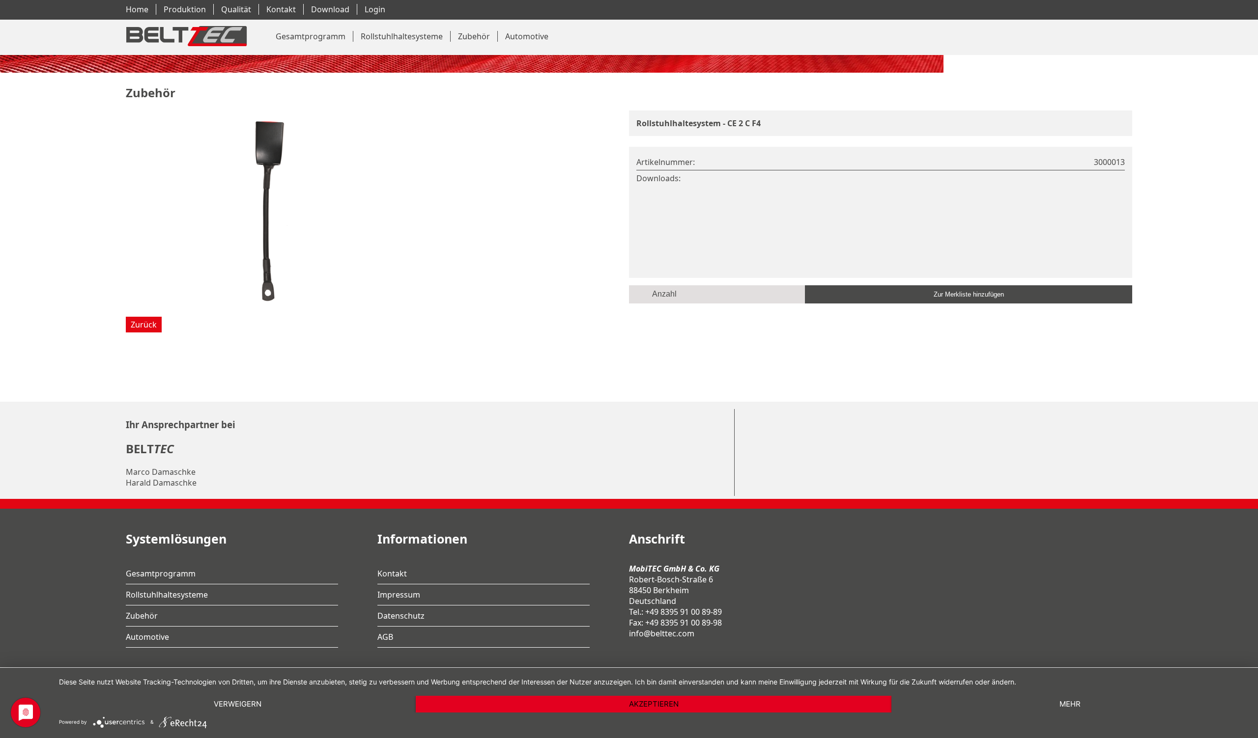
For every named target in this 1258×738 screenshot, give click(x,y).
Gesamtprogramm (310, 36)
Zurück (144, 324)
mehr (1070, 704)
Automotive (526, 36)
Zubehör (474, 36)
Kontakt (392, 573)
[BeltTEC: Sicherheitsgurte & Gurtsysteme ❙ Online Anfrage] (185, 49)
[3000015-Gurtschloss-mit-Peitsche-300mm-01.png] (273, 304)
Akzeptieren (654, 704)
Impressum (398, 594)
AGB (385, 636)
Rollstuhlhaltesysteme (402, 36)
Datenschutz (401, 615)
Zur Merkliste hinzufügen (969, 294)
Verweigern (237, 704)
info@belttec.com (661, 633)
